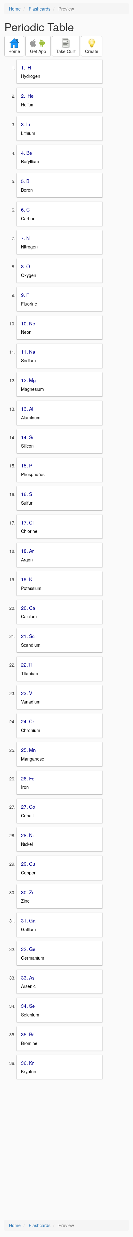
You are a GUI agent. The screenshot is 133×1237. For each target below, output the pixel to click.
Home (15, 9)
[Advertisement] (66, 1150)
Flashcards (39, 9)
